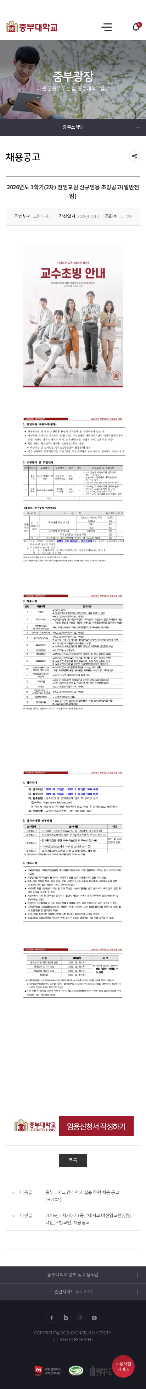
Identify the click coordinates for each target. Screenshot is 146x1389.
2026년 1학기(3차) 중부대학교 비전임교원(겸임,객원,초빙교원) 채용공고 (88, 1219)
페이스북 (51, 1317)
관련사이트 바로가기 (73, 1292)
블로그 (66, 1317)
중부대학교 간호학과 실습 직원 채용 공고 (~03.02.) (82, 1196)
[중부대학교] (31, 26)
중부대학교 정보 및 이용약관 (73, 1275)
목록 (73, 1160)
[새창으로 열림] (76, 1370)
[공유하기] (134, 156)
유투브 (94, 1317)
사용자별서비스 (123, 1367)
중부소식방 (73, 127)
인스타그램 (80, 1317)
